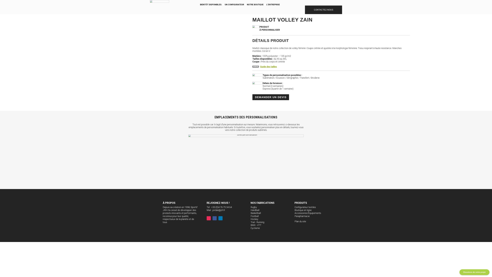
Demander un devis (270, 97)
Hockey (254, 219)
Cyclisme (255, 228)
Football (255, 216)
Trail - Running (257, 222)
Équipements (314, 213)
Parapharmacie (302, 216)
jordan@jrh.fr (218, 210)
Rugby (254, 207)
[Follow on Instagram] (209, 218)
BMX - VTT (256, 225)
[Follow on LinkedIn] (220, 218)
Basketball (256, 213)
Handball (255, 210)
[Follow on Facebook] (215, 218)
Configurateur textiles (305, 207)
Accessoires (301, 213)
